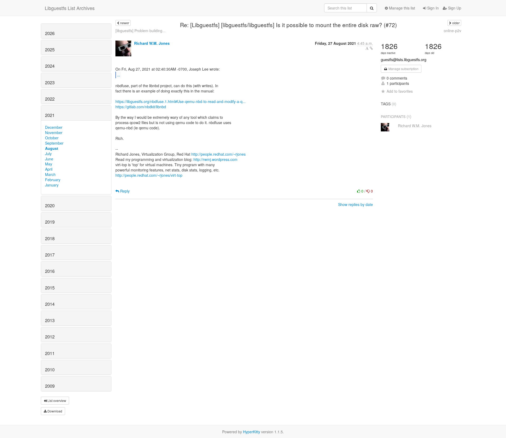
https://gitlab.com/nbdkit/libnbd (140, 106)
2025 (50, 49)
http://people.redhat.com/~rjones (218, 154)
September (54, 143)
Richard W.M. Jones (152, 43)
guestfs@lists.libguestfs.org (403, 59)
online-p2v (452, 30)
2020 (50, 205)
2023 (50, 82)
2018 (50, 238)
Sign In (432, 8)
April (48, 169)
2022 (50, 99)
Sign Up (454, 8)
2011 (50, 353)
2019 (50, 222)
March (50, 174)
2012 (50, 336)
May (48, 163)
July (48, 153)
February (52, 179)
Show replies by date (355, 204)
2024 (50, 66)
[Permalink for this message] (371, 48)
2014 (50, 304)
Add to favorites (400, 91)
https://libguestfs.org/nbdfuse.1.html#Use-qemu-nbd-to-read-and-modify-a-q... (180, 101)
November (53, 132)
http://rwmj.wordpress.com (215, 159)
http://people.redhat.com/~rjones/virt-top (148, 175)
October (52, 137)
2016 (50, 271)
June (49, 158)
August (51, 148)
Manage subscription (403, 68)
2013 (50, 320)
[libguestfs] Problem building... (140, 30)
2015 (50, 287)
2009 (50, 386)
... (118, 75)
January (52, 185)
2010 (50, 369)
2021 (50, 115)
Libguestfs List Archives (70, 7)
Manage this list (401, 8)
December (53, 127)
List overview (56, 400)
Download (54, 411)
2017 (50, 255)
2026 (50, 33)
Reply (124, 191)
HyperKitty (251, 431)
